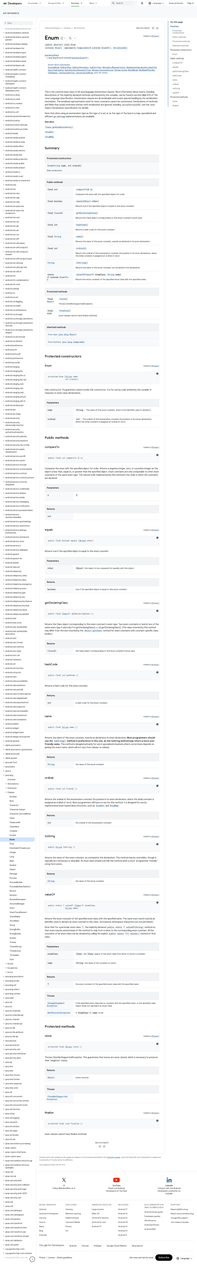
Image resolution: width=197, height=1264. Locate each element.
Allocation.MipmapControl (113, 67)
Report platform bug (179, 1209)
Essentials (33, 3)
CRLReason (53, 73)
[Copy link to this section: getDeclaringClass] (70, 603)
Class (57, 213)
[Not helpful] (157, 28)
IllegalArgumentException (55, 1004)
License (51, 1258)
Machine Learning (73, 1213)
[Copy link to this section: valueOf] (57, 894)
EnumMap (49, 137)
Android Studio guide (153, 1212)
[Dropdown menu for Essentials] (41, 3)
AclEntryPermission (80, 67)
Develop (75, 3)
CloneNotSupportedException (57, 1097)
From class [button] (62, 334)
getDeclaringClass (86, 213)
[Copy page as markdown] (70, 38)
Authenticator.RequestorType (78, 70)
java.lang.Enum (78, 58)
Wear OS (95, 1213)
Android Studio (176, 3)
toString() (60, 741)
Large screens (98, 1209)
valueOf (80, 274)
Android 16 (123, 1213)
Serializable (120, 48)
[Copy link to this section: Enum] (54, 365)
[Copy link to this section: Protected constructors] (84, 356)
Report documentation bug (182, 1213)
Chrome (85, 1246)
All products (137, 1246)
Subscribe (164, 1257)
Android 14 (123, 1222)
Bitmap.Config (121, 70)
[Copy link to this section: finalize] (56, 1113)
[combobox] (124, 3)
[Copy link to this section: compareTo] (62, 447)
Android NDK (150, 1229)
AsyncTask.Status (56, 70)
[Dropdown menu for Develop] (82, 3)
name (78, 236)
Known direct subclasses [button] (102, 69)
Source (42, 1222)
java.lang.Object (52, 55)
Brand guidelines (64, 1258)
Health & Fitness (72, 1218)
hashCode (81, 224)
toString (80, 262)
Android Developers (52, 28)
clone (62, 299)
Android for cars (99, 1222)
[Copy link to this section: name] (54, 716)
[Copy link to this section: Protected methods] (77, 1026)
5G (67, 1230)
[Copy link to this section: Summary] (62, 148)
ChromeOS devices (100, 1218)
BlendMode (133, 70)
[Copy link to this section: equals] (55, 530)
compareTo (81, 189)
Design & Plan (54, 3)
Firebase (97, 1246)
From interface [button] (66, 342)
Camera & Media (73, 1222)
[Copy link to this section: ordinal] (56, 778)
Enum (104, 48)
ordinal (80, 248)
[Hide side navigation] (32, 1259)
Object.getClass (93, 630)
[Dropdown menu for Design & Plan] (64, 3)
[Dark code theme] (157, 373)
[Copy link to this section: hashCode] (60, 664)
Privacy (69, 1226)
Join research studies (180, 1222)
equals (79, 201)
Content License (113, 1157)
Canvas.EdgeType (67, 73)
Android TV (96, 1226)
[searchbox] (18, 23)
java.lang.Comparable (73, 342)
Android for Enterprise (48, 1213)
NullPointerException (59, 1012)
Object (58, 48)
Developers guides (152, 1216)
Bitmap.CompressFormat (103, 70)
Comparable (83, 48)
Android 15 (122, 1218)
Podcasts (43, 1235)
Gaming (69, 1209)
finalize (63, 310)
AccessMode (53, 67)
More (92, 3)
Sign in (190, 3)
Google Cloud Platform (117, 1246)
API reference (11, 13)
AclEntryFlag (65, 67)
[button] (17, 33)
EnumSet (49, 132)
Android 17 (122, 1209)
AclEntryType (95, 67)
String (56, 165)
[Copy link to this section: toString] (57, 836)
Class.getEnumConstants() (59, 127)
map (63, 116)
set (55, 116)
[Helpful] (153, 28)
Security (42, 1218)
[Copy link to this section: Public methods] (71, 438)
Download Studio (151, 1225)
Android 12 (122, 1230)
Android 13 (122, 1226)
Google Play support (179, 1218)
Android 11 (122, 1235)
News (41, 1226)
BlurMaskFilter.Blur (147, 70)
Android (42, 1209)
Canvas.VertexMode (84, 73)
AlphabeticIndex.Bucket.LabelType (141, 67)
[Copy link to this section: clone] (54, 1036)
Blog (41, 1230)
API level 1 (155, 36)
